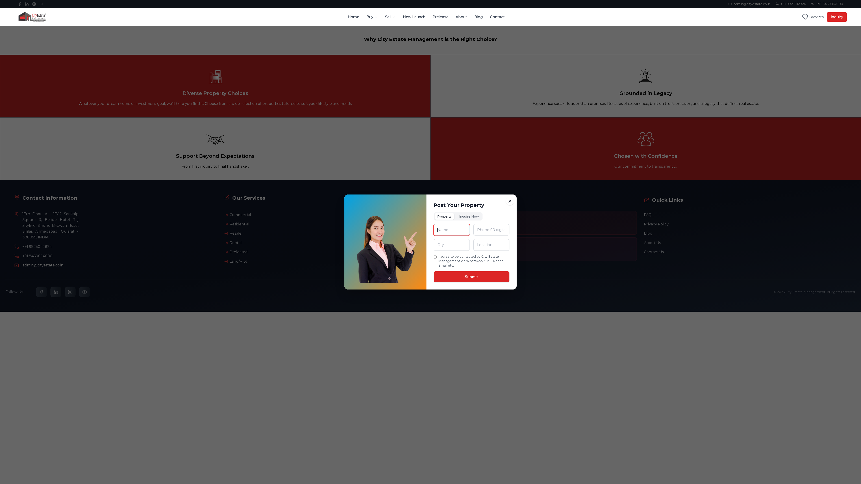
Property (444, 216)
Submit (471, 277)
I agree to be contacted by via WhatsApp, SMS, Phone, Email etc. (471, 261)
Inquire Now (469, 216)
